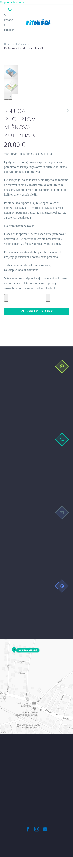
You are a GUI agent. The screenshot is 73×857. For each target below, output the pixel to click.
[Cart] (9, 10)
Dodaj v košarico (39, 311)
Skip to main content (12, 2)
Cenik (65, 42)
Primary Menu (65, 22)
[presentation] (6, 97)
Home (7, 44)
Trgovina (67, 66)
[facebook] (28, 829)
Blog (65, 61)
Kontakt (67, 71)
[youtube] (45, 829)
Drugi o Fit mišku (65, 51)
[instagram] (36, 829)
